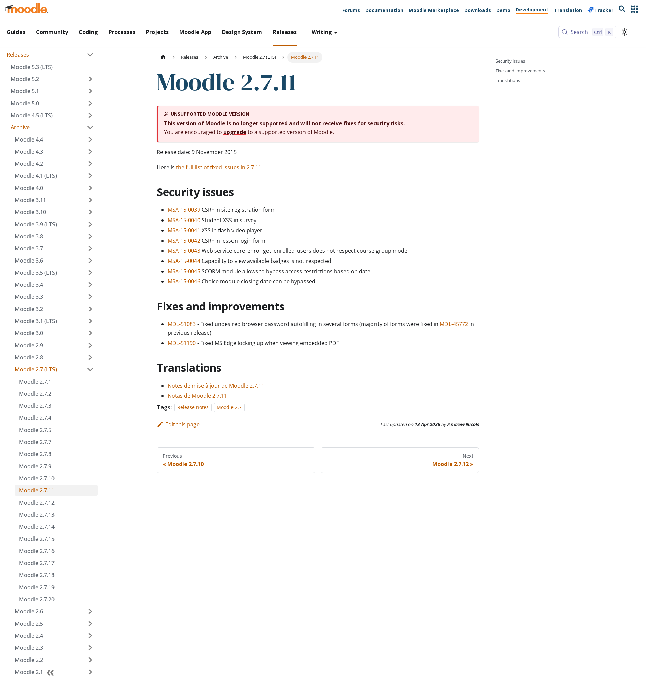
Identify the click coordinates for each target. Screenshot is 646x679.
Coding (88, 32)
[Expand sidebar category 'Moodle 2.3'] (90, 647)
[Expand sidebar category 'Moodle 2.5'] (90, 623)
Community (52, 32)
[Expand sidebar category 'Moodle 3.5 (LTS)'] (90, 272)
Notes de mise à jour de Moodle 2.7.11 (216, 385)
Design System (242, 32)
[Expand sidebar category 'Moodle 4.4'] (90, 139)
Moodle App (195, 32)
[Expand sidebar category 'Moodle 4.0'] (90, 188)
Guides (16, 32)
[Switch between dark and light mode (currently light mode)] (624, 32)
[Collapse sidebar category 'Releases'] (90, 54)
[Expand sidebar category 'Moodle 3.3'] (90, 296)
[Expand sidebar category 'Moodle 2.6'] (90, 611)
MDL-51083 (182, 324)
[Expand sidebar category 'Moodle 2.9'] (90, 345)
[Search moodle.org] (622, 10)
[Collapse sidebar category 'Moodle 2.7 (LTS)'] (90, 369)
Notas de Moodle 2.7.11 (197, 395)
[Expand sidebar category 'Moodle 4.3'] (90, 151)
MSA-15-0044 (184, 261)
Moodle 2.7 (229, 407)
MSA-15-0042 (184, 240)
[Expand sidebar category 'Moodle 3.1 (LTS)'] (90, 321)
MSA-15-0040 (184, 220)
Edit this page (182, 424)
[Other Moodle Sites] (634, 10)
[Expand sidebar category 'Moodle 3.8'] (90, 236)
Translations (508, 80)
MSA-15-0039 (184, 209)
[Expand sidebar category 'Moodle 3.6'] (90, 260)
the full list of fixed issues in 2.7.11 (218, 167)
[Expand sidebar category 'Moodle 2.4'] (90, 635)
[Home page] (163, 57)
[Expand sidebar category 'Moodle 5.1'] (90, 91)
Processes (122, 32)
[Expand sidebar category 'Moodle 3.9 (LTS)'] (90, 224)
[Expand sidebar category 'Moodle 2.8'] (90, 357)
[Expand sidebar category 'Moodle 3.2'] (90, 309)
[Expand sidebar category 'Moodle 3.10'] (90, 212)
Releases (285, 32)
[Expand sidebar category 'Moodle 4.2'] (90, 163)
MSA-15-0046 (184, 281)
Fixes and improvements (520, 71)
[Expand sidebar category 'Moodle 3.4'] (90, 284)
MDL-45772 (454, 324)
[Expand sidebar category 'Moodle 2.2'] (90, 659)
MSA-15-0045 (184, 271)
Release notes (193, 407)
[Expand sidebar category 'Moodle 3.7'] (90, 248)
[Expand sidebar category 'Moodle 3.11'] (90, 200)
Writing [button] (322, 32)
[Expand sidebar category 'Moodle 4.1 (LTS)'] (90, 175)
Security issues (510, 61)
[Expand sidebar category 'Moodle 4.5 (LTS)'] (90, 115)
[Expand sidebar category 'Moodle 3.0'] (90, 333)
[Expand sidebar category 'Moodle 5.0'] (90, 103)
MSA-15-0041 (184, 230)
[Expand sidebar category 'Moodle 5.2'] (90, 79)
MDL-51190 (182, 343)
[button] (52, 127)
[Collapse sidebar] (50, 672)
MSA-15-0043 (184, 250)
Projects (157, 32)
